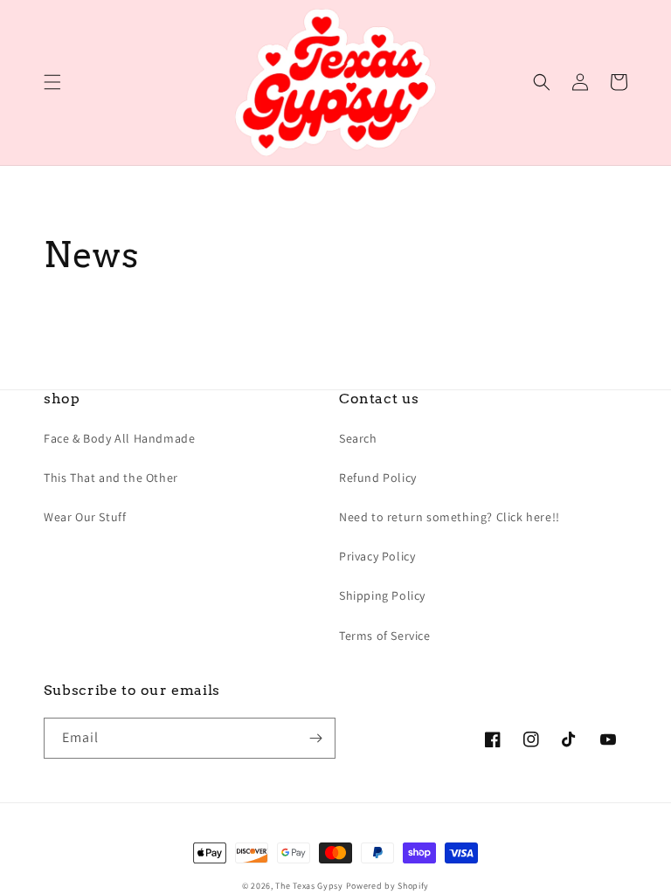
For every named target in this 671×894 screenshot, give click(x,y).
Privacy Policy (377, 556)
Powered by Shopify (388, 885)
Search (358, 438)
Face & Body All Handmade (119, 438)
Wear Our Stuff (85, 517)
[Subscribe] (315, 738)
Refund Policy (378, 477)
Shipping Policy (382, 595)
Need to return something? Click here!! (449, 517)
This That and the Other (111, 477)
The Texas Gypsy (309, 885)
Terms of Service (385, 635)
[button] (52, 82)
